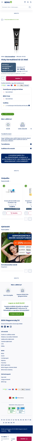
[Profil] (31, 2)
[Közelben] (25, 2)
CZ (7, 420)
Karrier (3, 355)
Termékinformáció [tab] (6, 134)
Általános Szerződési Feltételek (9, 337)
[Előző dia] (26, 271)
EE (9, 420)
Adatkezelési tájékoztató (7, 339)
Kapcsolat (3, 377)
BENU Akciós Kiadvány (6, 369)
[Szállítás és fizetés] (5, 389)
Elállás (3, 346)
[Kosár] (28, 2)
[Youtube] (8, 327)
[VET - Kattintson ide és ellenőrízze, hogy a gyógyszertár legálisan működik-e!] (21, 410)
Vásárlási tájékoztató (6, 341)
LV (13, 420)
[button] (4, 213)
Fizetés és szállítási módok (8, 334)
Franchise (3, 362)
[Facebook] (2, 327)
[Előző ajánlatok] (26, 219)
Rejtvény (3, 360)
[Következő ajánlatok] (30, 219)
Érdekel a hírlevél (15, 314)
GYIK (2, 343)
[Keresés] (30, 7)
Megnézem (4, 267)
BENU (2, 353)
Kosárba (17, 78)
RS (21, 420)
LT (11, 420)
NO (9, 422)
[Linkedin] (5, 327)
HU (16, 420)
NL (18, 420)
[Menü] (2, 2)
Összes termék (5, 181)
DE (11, 422)
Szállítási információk (8, 148)
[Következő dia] (30, 271)
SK (23, 420)
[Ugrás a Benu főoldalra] (8, 2)
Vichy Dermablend (10, 56)
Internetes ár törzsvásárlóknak (6, 65)
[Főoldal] (2, 19)
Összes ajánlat (5, 229)
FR (13, 422)
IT (28, 420)
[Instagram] (11, 327)
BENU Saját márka (5, 365)
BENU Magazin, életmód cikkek (9, 367)
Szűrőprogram (4, 358)
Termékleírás (5, 144)
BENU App (3, 381)
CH (4, 420)
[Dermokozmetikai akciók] (16, 247)
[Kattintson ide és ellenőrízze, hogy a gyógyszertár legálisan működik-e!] (12, 410)
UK (6, 422)
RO (26, 420)
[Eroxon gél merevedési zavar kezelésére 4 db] (12, 191)
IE (3, 422)
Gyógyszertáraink (5, 379)
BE (30, 420)
